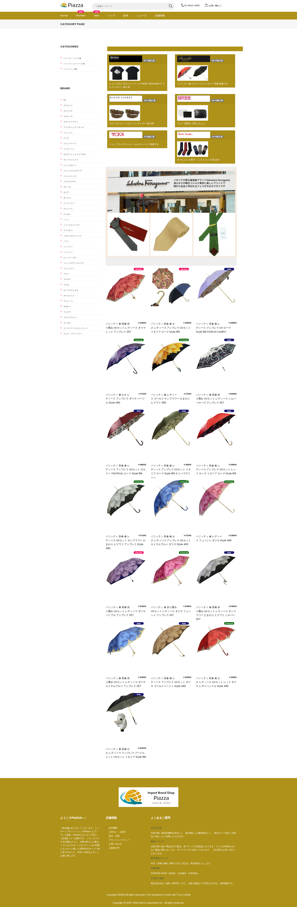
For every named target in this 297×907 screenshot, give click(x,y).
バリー (66, 241)
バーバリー (68, 246)
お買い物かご (215, 5)
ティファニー (69, 203)
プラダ (66, 284)
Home (64, 15)
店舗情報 (160, 15)
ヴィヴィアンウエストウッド (75, 328)
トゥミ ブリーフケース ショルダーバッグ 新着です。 (135, 144)
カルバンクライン (70, 121)
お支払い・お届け (117, 831)
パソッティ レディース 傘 (74, 63)
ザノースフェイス (70, 159)
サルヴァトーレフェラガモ (74, 154)
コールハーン (69, 149)
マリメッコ (68, 301)
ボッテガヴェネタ (70, 290)
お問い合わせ (115, 843)
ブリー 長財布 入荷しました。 (192, 123)
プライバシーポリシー (119, 839)
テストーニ (68, 208)
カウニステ (68, 110)
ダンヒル (67, 197)
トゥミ (66, 219)
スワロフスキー (69, 181)
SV (64, 100)
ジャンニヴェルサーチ (72, 170)
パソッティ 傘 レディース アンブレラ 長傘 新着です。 (203, 83)
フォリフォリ (69, 268)
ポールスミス (69, 295)
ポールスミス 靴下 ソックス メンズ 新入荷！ (199, 159)
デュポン (67, 214)
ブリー (66, 273)
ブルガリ (67, 279)
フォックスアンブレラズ (73, 263)
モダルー (67, 306)
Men (96, 14)
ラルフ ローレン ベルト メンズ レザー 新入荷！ (132, 123)
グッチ (66, 138)
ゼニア (66, 192)
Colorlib (187, 894)
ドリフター (68, 230)
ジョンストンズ (69, 176)
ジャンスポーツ (69, 165)
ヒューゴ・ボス (69, 257)
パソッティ (68, 252)
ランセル (67, 323)
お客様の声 (114, 847)
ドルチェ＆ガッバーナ (72, 235)
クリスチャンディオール (73, 127)
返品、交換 (114, 835)
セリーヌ (67, 187)
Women (81, 14)
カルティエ (68, 116)
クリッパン (68, 132)
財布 (125, 15)
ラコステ (67, 312)
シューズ (141, 15)
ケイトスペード (69, 143)
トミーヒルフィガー (71, 225)
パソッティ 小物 (70, 69)
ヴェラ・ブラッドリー (72, 333)
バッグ (111, 15)
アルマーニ (68, 105)
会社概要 (113, 827)
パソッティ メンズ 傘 (72, 58)
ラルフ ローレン (70, 317)
